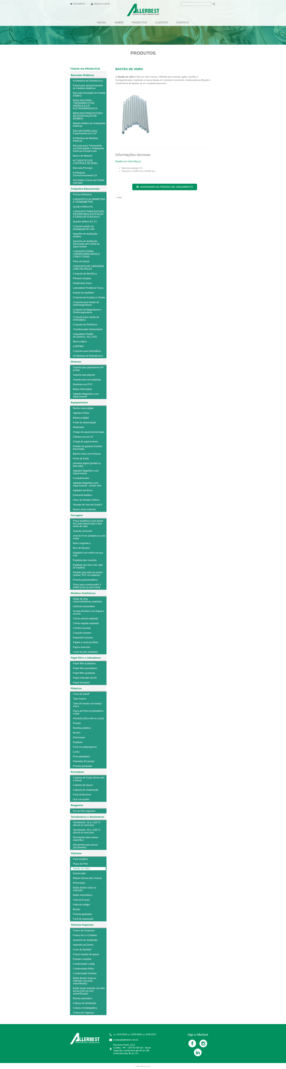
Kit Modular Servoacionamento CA (85, 174)
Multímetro (78, 427)
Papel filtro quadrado (84, 673)
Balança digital (81, 417)
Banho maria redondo (84, 509)
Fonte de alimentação (84, 422)
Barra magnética (81, 543)
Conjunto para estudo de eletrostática (86, 318)
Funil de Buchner (82, 794)
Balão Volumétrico (82, 895)
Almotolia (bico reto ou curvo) (88, 718)
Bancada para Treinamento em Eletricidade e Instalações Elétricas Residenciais (88, 148)
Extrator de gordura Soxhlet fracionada (87, 447)
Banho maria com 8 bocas (87, 453)
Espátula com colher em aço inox (88, 554)
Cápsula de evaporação (85, 790)
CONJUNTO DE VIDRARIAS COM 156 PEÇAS (88, 267)
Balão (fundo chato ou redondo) (84, 889)
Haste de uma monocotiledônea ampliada (87, 600)
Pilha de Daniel (81, 261)
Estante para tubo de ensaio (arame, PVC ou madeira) (88, 573)
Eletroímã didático (82, 495)
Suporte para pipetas (84, 375)
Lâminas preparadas (84, 606)
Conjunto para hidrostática (87, 351)
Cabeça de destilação (84, 1003)
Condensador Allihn (83, 968)
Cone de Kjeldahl (82, 949)
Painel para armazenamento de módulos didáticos (88, 86)
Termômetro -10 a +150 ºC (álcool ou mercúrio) (87, 831)
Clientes (161, 22)
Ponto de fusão (81, 458)
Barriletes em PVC (83, 384)
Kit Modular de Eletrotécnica (88, 80)
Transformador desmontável (87, 329)
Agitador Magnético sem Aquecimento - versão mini (87, 484)
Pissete (77, 723)
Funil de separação (83, 919)
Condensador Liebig (84, 964)
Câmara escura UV (83, 437)
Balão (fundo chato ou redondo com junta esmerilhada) (84, 981)
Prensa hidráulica (82, 194)
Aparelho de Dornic (83, 945)
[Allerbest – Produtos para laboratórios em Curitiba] (143, 11)
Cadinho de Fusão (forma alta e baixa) (88, 779)
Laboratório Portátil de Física (88, 288)
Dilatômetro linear (82, 283)
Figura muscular (81, 647)
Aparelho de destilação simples (85, 235)
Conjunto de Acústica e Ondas (89, 297)
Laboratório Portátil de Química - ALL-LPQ (85, 335)
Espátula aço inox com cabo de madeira (88, 566)
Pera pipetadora (81, 756)
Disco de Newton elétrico (86, 500)
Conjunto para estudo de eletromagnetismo (86, 303)
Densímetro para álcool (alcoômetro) (85, 846)
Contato (182, 22)
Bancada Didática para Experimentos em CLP (85, 132)
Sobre (119, 22)
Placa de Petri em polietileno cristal (88, 712)
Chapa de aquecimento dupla (88, 432)
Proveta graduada (82, 766)
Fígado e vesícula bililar (85, 642)
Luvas (76, 751)
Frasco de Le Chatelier (85, 935)
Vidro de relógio (81, 904)
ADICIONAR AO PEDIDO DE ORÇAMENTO (166, 186)
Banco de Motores (82, 156)
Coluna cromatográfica (85, 1008)
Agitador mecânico (83, 490)
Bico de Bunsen (81, 548)
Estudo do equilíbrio (83, 292)
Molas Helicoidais (82, 389)
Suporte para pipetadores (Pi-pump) (88, 368)
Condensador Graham (85, 973)
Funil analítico (80, 859)
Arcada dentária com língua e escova (88, 612)
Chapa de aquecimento (85, 441)
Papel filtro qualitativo (84, 663)
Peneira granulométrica (85, 580)
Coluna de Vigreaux (83, 1012)
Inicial (101, 22)
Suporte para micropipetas (87, 379)
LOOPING (78, 346)
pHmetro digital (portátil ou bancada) (87, 464)
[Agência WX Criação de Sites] (143, 1066)
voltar (119, 197)
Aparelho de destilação (85, 940)
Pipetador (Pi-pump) (83, 761)
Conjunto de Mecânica (85, 273)
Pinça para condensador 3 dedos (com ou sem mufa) (87, 586)
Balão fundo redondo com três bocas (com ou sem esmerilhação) (89, 991)
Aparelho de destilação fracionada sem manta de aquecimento (86, 244)
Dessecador (79, 873)
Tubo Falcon (79, 698)
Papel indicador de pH (85, 677)
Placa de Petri (80, 864)
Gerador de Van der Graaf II (87, 504)
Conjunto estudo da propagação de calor (84, 227)
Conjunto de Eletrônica (85, 324)
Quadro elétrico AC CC (85, 221)
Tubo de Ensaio (81, 900)
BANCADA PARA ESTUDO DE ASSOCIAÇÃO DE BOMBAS (87, 116)
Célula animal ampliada (85, 618)
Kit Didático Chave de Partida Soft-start (88, 181)
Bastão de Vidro (81, 868)
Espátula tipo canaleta (85, 560)
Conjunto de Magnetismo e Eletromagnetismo (87, 311)
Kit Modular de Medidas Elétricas (85, 139)
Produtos (139, 22)
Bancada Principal (83, 168)
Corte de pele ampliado (85, 652)
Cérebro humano (82, 628)
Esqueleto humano (83, 637)
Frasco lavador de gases (86, 954)
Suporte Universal (82, 531)
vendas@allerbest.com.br (125, 1039)
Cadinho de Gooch (83, 785)
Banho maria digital (83, 408)
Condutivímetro (81, 478)
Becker (76, 732)
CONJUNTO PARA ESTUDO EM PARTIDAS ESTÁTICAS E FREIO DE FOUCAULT (88, 214)
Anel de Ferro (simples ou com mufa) (89, 537)
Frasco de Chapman (84, 930)
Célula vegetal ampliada (86, 623)
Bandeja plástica (82, 728)
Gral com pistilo (81, 799)
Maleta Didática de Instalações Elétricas (89, 124)
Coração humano (82, 633)
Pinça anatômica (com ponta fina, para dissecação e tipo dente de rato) (88, 524)
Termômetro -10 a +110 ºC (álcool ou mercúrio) (87, 823)
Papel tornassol (81, 682)
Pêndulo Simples (82, 278)
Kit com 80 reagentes (84, 811)
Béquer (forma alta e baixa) (87, 878)
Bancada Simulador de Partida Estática (89, 94)
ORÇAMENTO (79, 4)
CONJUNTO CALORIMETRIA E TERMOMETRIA (89, 200)
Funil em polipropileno (85, 747)
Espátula (77, 742)
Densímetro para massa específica (85, 838)
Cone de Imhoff (81, 694)
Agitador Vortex (81, 413)
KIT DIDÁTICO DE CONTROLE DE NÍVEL (85, 161)
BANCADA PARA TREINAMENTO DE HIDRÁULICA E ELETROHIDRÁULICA (85, 104)
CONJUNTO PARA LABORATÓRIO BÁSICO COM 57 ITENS (86, 254)
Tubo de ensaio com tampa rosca (87, 704)
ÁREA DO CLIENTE (102, 4)
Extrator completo (82, 959)
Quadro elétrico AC (83, 206)
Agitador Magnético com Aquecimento (86, 395)
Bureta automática (82, 998)
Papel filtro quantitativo (85, 668)
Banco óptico (80, 341)
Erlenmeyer (79, 737)
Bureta (76, 909)
